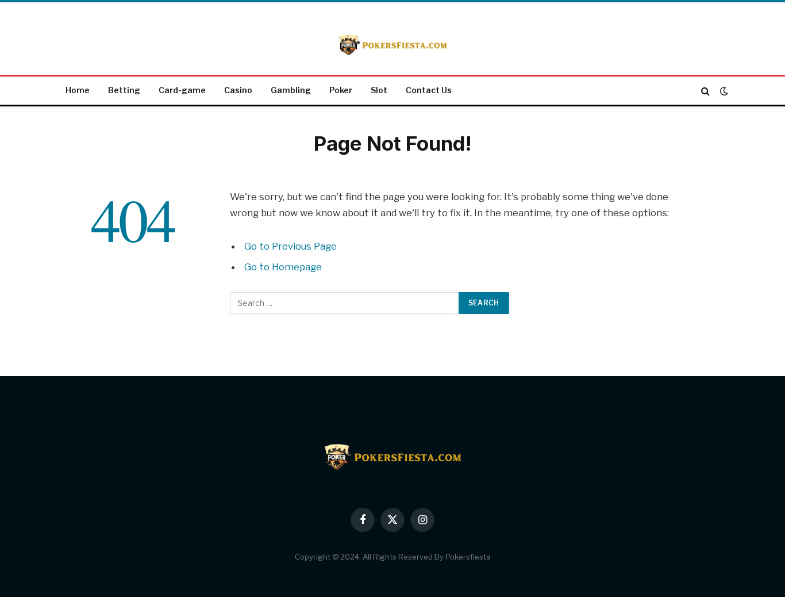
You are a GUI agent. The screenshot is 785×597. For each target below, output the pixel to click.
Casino (238, 90)
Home (78, 90)
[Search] (705, 91)
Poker (340, 90)
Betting (124, 90)
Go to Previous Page (290, 246)
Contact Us (429, 90)
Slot (379, 90)
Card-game (182, 90)
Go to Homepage (283, 267)
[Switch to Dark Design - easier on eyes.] (723, 90)
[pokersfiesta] (392, 39)
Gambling (291, 90)
